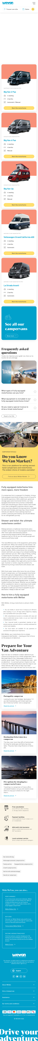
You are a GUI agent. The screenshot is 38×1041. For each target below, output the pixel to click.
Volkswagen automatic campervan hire (13, 860)
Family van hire (7, 864)
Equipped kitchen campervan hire (23, 864)
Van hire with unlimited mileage (11, 871)
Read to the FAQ (9, 416)
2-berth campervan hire (9, 868)
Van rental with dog (8, 857)
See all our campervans (9, 875)
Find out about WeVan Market (17, 476)
